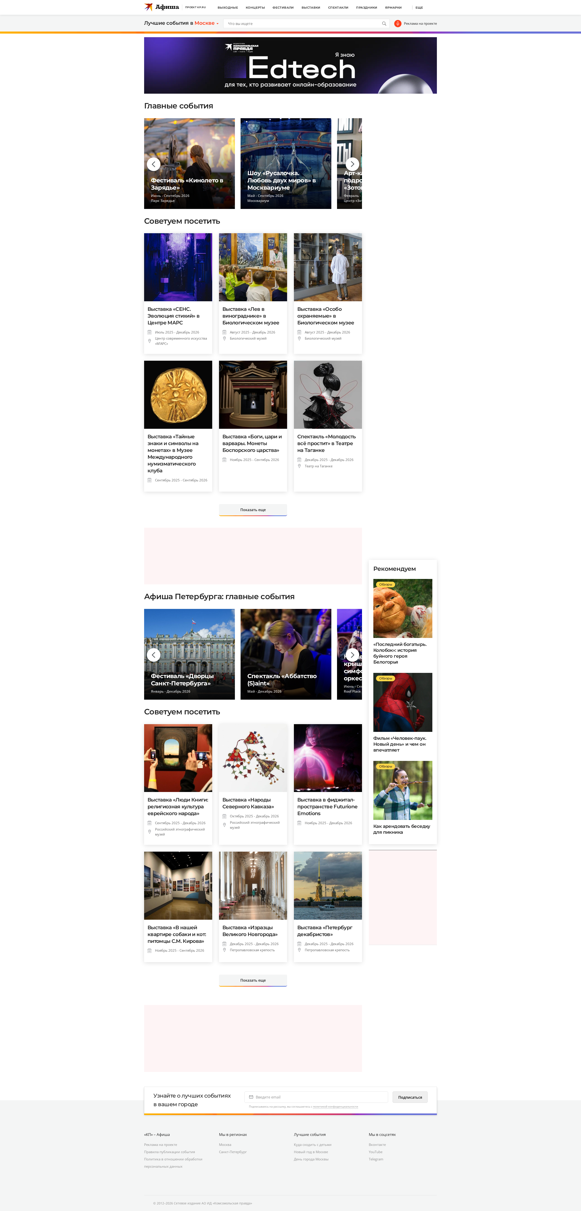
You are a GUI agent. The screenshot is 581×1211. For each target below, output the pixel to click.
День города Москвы (311, 1159)
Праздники (366, 7)
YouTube (375, 1152)
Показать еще (253, 509)
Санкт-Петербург (233, 1152)
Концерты (255, 7)
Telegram (376, 1159)
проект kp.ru (195, 7)
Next (352, 164)
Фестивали (283, 7)
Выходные (228, 7)
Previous (153, 164)
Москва (225, 1144)
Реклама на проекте (420, 23)
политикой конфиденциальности (335, 1106)
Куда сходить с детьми (313, 1144)
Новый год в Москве (311, 1152)
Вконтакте (377, 1144)
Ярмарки (393, 7)
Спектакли (338, 7)
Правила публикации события (169, 1152)
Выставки (311, 7)
